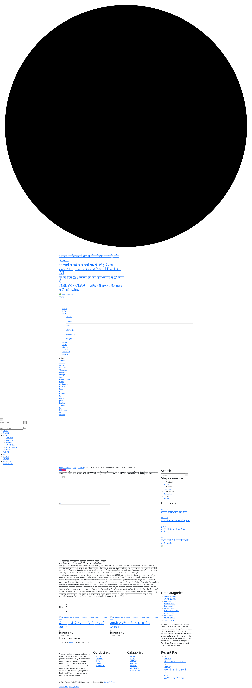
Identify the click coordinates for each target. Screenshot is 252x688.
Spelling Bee (63, 403)
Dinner (61, 382)
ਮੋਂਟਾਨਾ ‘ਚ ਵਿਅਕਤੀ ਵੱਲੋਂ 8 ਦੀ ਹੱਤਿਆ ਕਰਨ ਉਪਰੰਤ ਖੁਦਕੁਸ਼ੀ (89, 258)
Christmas (63, 370)
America (62, 363)
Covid (61, 377)
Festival (62, 386)
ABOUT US (66, 352)
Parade (62, 393)
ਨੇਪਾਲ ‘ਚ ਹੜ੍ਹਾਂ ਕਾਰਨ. (174, 677)
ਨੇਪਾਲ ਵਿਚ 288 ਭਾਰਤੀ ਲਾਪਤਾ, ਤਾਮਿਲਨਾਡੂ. (175, 541)
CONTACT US (67, 354)
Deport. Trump (64, 379)
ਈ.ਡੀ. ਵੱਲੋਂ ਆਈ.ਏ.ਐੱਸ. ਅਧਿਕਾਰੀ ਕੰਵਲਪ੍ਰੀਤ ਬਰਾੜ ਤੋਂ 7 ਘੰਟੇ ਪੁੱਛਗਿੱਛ (91, 288)
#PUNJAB (62, 470)
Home (98, 656)
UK (60, 408)
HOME (64, 309)
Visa (60, 412)
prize (61, 401)
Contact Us (100, 666)
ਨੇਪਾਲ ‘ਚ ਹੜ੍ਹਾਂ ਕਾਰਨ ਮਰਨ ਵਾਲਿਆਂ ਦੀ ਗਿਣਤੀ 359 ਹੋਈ (90, 271)
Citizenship (63, 372)
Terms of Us (63, 687)
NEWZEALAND (71, 334)
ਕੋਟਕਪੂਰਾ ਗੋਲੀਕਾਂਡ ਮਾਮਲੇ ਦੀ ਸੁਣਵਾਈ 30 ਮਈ (81, 625)
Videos (98, 663)
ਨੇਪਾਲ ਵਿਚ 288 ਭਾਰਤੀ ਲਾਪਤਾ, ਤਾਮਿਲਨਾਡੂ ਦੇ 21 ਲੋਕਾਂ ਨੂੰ (91, 279)
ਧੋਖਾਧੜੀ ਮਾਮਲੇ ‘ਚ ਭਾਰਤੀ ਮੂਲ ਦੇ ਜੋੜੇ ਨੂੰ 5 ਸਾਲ (86, 264)
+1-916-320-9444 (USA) (116, 291)
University (63, 410)
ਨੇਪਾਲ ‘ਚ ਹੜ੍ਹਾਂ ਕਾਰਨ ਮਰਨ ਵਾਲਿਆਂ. (173, 530)
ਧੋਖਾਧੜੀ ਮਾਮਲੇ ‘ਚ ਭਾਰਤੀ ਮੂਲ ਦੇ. (175, 520)
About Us (99, 659)
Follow (166, 484)
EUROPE (69, 326)
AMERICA (69, 317)
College (62, 375)
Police (61, 398)
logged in (72, 642)
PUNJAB (65, 342)
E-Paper (99, 661)
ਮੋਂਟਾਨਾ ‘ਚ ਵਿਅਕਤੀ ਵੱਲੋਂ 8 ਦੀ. (174, 512)
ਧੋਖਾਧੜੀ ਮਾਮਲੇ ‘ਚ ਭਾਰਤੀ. (175, 669)
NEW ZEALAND (135, 670)
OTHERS (69, 339)
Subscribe (168, 489)
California (62, 367)
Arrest (61, 365)
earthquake (63, 384)
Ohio (61, 391)
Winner (62, 415)
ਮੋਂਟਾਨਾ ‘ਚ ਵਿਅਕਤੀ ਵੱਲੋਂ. (175, 661)
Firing (61, 389)
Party (61, 396)
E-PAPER (65, 311)
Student (62, 405)
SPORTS (65, 347)
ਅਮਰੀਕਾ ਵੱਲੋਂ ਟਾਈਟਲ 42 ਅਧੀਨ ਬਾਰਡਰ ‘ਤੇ (130, 625)
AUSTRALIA (70, 330)
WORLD (65, 313)
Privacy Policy (74, 687)
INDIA (64, 345)
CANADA (69, 321)
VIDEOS (65, 349)
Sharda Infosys (109, 682)
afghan (62, 360)
